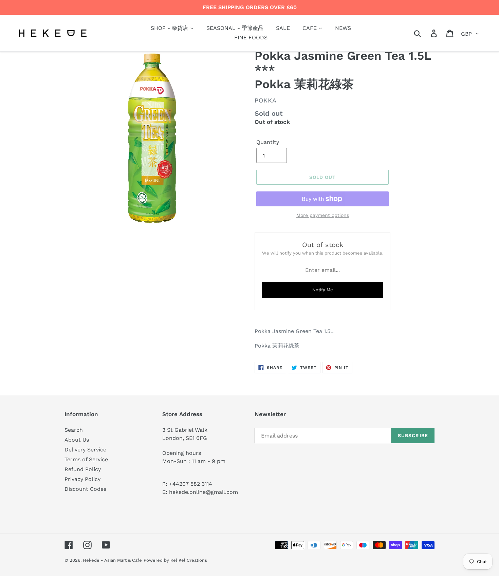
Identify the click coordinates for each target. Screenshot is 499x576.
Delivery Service (85, 449)
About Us (76, 439)
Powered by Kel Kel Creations (175, 560)
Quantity (267, 142)
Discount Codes (85, 489)
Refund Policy (82, 469)
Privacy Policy (82, 479)
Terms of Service (86, 459)
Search (73, 430)
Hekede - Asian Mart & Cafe (112, 560)
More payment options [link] (322, 215)
